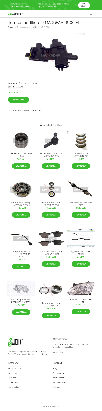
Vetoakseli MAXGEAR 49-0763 (81, 203)
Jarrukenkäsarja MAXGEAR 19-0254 (81, 154)
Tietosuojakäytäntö (61, 382)
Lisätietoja (18, 100)
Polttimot (12, 378)
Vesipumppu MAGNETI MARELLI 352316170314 (21, 300)
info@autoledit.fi (60, 352)
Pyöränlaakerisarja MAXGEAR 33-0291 (51, 304)
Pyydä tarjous (84, 5)
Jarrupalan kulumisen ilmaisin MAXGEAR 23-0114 (21, 254)
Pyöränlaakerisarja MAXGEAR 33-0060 (51, 203)
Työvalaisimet (14, 387)
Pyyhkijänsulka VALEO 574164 (81, 252)
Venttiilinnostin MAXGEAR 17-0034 (21, 154)
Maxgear (34, 83)
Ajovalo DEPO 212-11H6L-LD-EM (81, 300)
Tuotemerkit (24, 83)
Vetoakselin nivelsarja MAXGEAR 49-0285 (21, 203)
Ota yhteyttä (58, 373)
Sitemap (56, 387)
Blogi (55, 368)
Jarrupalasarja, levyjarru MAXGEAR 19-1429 (51, 252)
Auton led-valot (14, 368)
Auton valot (13, 373)
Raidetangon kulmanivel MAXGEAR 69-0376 (51, 154)
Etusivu (11, 27)
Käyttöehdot (58, 378)
